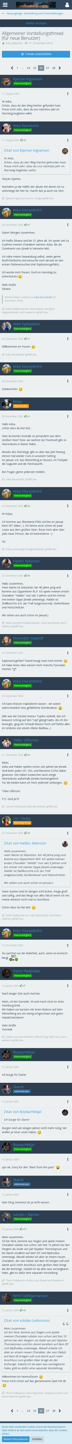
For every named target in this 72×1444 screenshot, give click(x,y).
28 (53, 68)
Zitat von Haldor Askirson (25, 843)
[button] (5, 5)
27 (47, 68)
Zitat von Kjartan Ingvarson (26, 150)
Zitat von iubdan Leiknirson (27, 1320)
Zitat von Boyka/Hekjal (22, 1111)
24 (28, 68)
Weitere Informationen (15, 1439)
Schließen (37, 1439)
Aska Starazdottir (43, 297)
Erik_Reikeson (14, 43)
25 (34, 68)
